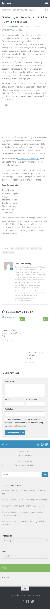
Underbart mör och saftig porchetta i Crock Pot (11, 333)
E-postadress (32, 399)
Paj (27, 248)
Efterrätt (6, 10)
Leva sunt (6, 3)
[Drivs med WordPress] (17, 595)
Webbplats (9, 409)
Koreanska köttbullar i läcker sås (34, 499)
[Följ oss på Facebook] (42, 444)
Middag (27, 10)
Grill (17, 248)
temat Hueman (35, 595)
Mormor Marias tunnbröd (33, 506)
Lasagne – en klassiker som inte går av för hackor (34, 355)
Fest (12, 248)
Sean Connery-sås (8, 252)
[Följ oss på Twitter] (46, 444)
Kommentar (10, 381)
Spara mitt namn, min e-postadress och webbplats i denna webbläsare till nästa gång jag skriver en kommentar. (24, 422)
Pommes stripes (36, 248)
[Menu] (46, 3)
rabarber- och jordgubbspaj (28, 158)
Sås (33, 10)
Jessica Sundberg (11, 27)
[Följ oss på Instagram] (37, 444)
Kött (22, 248)
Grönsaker (18, 10)
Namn (8, 399)
